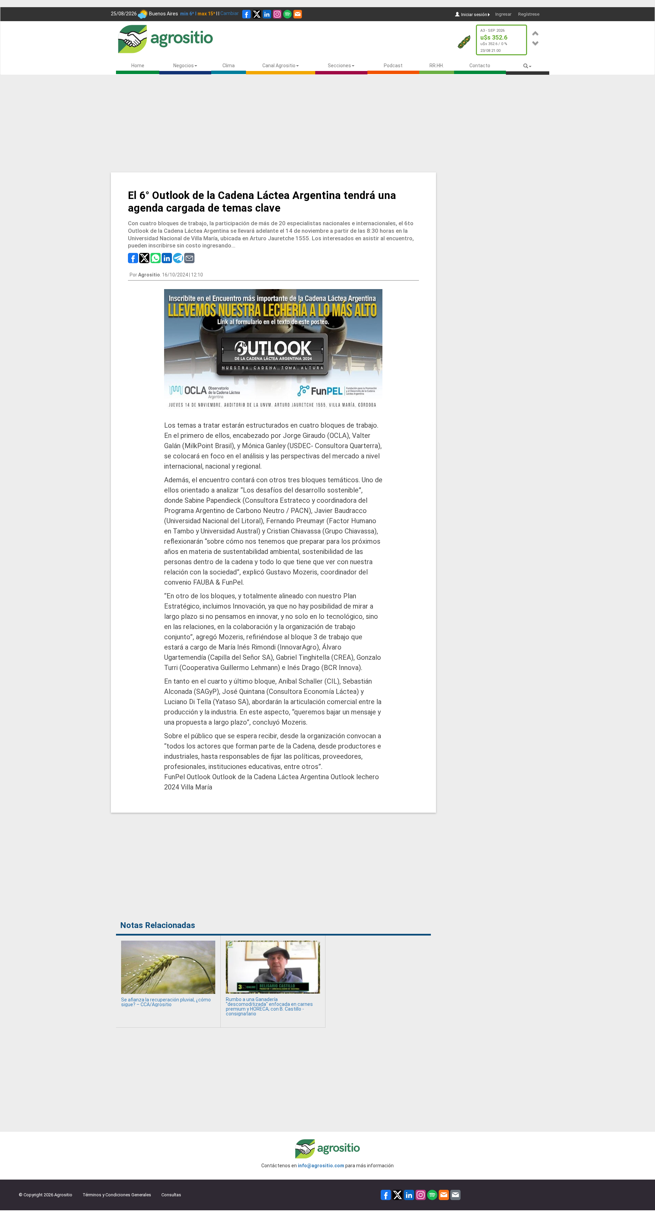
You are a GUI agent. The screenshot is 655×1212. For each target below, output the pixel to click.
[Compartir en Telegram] (178, 257)
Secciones (339, 65)
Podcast (393, 65)
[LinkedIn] (267, 14)
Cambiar (229, 13)
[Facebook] (246, 14)
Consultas (171, 1194)
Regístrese (528, 14)
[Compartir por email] (189, 257)
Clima (228, 65)
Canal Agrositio (278, 65)
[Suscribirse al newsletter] (297, 14)
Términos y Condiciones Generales (117, 1194)
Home (137, 65)
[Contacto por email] (455, 1194)
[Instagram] (277, 14)
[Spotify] (287, 14)
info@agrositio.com (321, 1165)
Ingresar (503, 14)
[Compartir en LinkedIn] (167, 257)
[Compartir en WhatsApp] (155, 257)
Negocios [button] (183, 65)
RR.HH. (437, 65)
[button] (535, 32)
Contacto (479, 65)
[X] (256, 14)
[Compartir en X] (144, 257)
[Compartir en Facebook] (133, 257)
